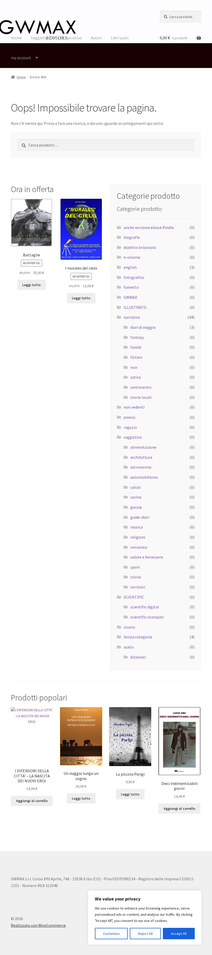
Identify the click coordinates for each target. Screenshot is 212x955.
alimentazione (143, 447)
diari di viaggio (143, 327)
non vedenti (134, 407)
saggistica (133, 437)
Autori (96, 37)
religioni (137, 537)
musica (136, 527)
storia (135, 576)
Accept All (178, 933)
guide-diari (139, 517)
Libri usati (119, 37)
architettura (141, 457)
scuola (129, 627)
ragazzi (130, 427)
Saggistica (40, 37)
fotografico (134, 277)
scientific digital (144, 606)
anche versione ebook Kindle (149, 227)
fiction (136, 357)
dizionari (138, 657)
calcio (135, 487)
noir (134, 367)
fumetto (131, 287)
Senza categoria (138, 636)
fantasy (137, 337)
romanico (138, 547)
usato (129, 647)
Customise (111, 933)
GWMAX (130, 297)
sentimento (141, 387)
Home (16, 37)
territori (137, 587)
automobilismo (144, 477)
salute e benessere (146, 557)
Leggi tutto (31, 284)
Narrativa (73, 37)
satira (135, 377)
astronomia (140, 467)
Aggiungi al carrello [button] (32, 800)
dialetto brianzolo (140, 247)
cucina (135, 497)
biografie (132, 237)
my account (21, 57)
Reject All (145, 933)
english (130, 267)
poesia (129, 417)
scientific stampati (147, 617)
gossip (136, 507)
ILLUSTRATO (135, 307)
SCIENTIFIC (134, 597)
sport (135, 567)
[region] (145, 917)
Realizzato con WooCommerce (38, 925)
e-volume (132, 257)
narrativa (132, 317)
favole (135, 347)
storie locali (141, 397)
